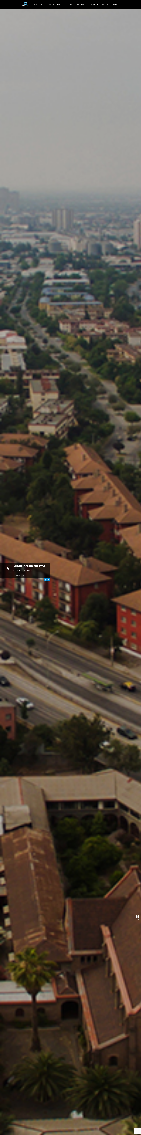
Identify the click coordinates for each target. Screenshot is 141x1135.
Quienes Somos (80, 4)
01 (137, 917)
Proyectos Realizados (64, 4)
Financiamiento (93, 4)
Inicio (35, 4)
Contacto (115, 4)
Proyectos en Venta (47, 4)
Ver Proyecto (18, 575)
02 (138, 919)
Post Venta (105, 4)
